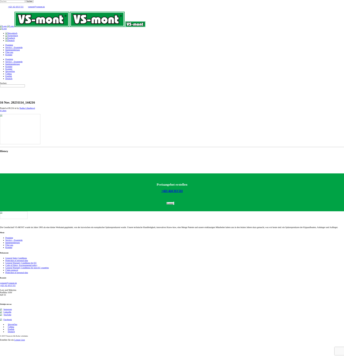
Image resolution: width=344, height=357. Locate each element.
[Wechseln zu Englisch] (10, 38)
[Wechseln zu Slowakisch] (11, 33)
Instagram (7, 309)
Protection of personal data (16, 260)
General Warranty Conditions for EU (21, 263)
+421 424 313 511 (172, 191)
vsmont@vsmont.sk (36, 7)
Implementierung (12, 242)
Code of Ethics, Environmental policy (21, 265)
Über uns (9, 245)
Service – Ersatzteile (14, 240)
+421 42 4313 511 (16, 7)
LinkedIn (7, 312)
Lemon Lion (19, 340)
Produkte (9, 238)
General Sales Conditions (16, 258)
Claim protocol (11, 270)
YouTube (7, 315)
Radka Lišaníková (27, 108)
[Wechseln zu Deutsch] (10, 40)
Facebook (7, 319)
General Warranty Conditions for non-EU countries (27, 268)
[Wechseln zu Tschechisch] (11, 36)
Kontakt (8, 247)
